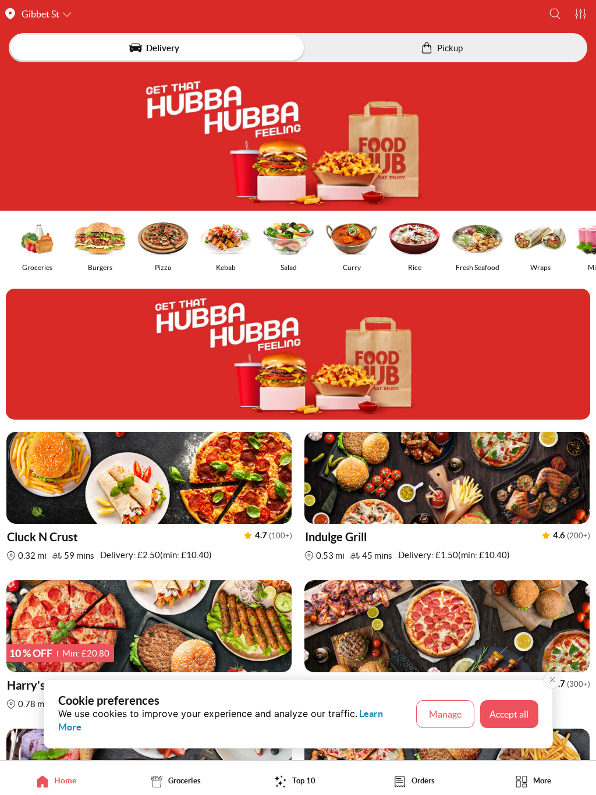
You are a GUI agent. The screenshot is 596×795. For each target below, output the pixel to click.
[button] (555, 14)
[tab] (59, 780)
